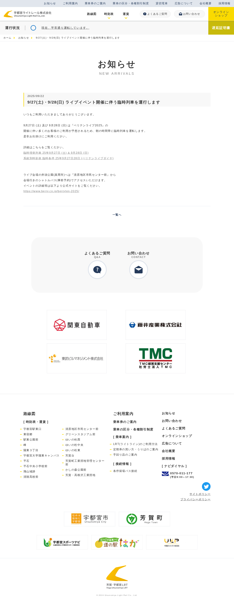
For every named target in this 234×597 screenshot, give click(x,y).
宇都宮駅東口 (32, 428)
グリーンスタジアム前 (80, 434)
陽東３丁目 (31, 450)
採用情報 (225, 3)
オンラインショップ (221, 13)
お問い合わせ (191, 13)
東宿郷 (28, 434)
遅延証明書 (221, 28)
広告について (184, 3)
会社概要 (206, 3)
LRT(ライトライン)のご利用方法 (135, 444)
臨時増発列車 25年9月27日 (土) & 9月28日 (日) (56, 152)
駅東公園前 (31, 439)
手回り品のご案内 (125, 454)
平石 (26, 460)
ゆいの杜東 (73, 450)
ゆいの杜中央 (74, 444)
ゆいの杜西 (73, 439)
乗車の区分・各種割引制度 (131, 3)
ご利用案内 (70, 3)
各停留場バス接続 (125, 470)
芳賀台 (70, 455)
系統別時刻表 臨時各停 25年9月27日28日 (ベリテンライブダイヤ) (68, 158)
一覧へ (117, 214)
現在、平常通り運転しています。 (65, 27)
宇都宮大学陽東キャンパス (41, 455)
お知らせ (50, 3)
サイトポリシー (200, 494)
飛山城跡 (29, 471)
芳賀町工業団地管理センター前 (85, 462)
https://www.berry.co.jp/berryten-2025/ (51, 191)
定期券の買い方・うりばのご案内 (135, 449)
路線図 (29, 414)
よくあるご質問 (157, 13)
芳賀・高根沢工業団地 (80, 475)
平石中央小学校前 (35, 466)
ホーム (7, 37)
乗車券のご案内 (95, 3)
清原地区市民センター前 (82, 428)
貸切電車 (162, 3)
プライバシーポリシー (195, 499)
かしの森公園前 (76, 469)
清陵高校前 (31, 476)
